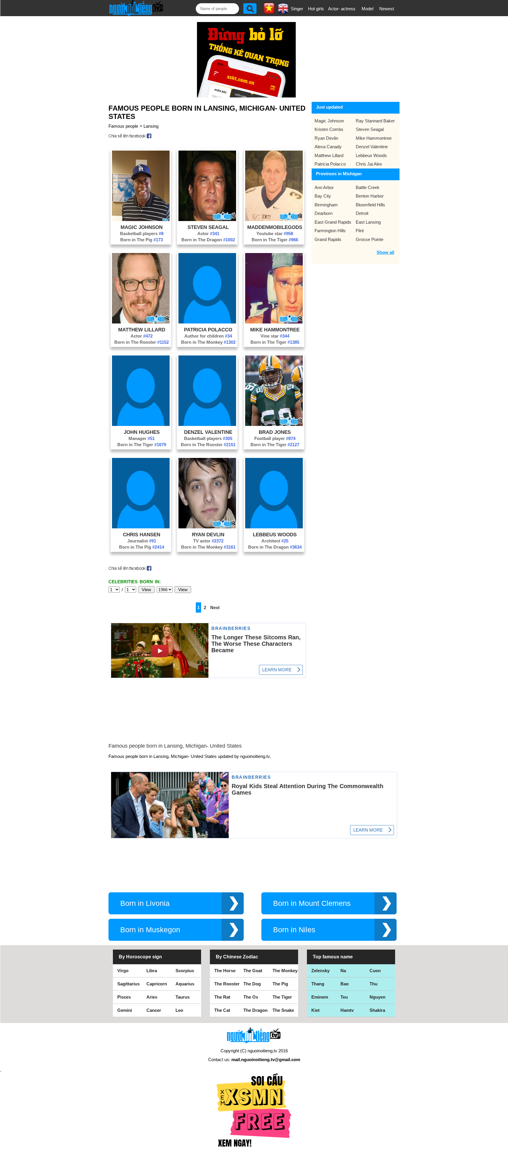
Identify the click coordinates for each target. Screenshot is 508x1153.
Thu (373, 983)
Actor (208, 233)
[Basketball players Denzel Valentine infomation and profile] (207, 424)
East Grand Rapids (333, 222)
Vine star (274, 335)
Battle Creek (368, 187)
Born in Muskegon (150, 930)
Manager (141, 438)
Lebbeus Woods (275, 534)
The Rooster (227, 983)
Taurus (183, 996)
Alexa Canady (328, 146)
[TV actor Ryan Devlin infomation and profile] (207, 526)
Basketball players (141, 233)
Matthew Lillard (141, 329)
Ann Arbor (324, 187)
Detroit (362, 213)
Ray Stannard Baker (375, 120)
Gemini (124, 1010)
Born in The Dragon (208, 239)
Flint (360, 230)
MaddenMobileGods (274, 227)
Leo (179, 1010)
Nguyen (377, 996)
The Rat (222, 996)
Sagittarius (128, 983)
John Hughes (142, 432)
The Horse (224, 970)
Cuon (375, 970)
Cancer (153, 1010)
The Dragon (255, 1010)
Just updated (329, 106)
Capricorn (156, 983)
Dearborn (323, 213)
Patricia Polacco (208, 329)
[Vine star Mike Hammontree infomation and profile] (274, 321)
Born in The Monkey (208, 342)
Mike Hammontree (275, 329)
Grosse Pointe (369, 239)
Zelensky (320, 970)
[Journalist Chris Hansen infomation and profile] (141, 526)
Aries (151, 996)
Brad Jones (275, 432)
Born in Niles (294, 930)
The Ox (250, 996)
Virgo (122, 970)
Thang (317, 983)
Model (367, 8)
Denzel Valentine (208, 432)
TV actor (208, 540)
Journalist (141, 540)
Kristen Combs (329, 129)
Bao (344, 983)
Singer (297, 8)
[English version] (283, 11)
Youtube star (274, 233)
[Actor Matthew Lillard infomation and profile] (141, 321)
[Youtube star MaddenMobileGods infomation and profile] (274, 219)
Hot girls (316, 8)
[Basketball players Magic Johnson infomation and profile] (141, 219)
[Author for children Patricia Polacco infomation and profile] (207, 321)
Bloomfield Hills (370, 204)
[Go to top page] (502, 1147)
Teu (344, 996)
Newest (386, 8)
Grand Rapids (328, 239)
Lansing (150, 126)
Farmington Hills (330, 230)
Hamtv (347, 1010)
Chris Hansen (141, 534)
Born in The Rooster (141, 342)
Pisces (124, 996)
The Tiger (282, 996)
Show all (385, 252)
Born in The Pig (141, 239)
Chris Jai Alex (369, 163)
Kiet (315, 1010)
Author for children (208, 335)
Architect (274, 540)
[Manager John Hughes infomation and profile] (141, 424)
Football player (274, 438)
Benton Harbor (370, 195)
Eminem (319, 996)
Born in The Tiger (275, 239)
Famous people (123, 126)
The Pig (280, 983)
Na (343, 970)
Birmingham (326, 204)
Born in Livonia (145, 903)
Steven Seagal (208, 227)
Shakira (377, 1010)
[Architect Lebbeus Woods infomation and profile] (274, 526)
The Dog (252, 983)
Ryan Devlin (208, 534)
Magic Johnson (142, 227)
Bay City (323, 195)
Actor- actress (341, 8)
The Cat (222, 1010)
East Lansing (368, 222)
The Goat (252, 970)
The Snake (283, 1010)
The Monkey (285, 970)
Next (215, 607)
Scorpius (185, 970)
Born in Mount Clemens (312, 903)
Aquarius (185, 983)
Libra (151, 970)
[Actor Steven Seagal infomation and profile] (207, 219)
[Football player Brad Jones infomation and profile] (274, 424)
